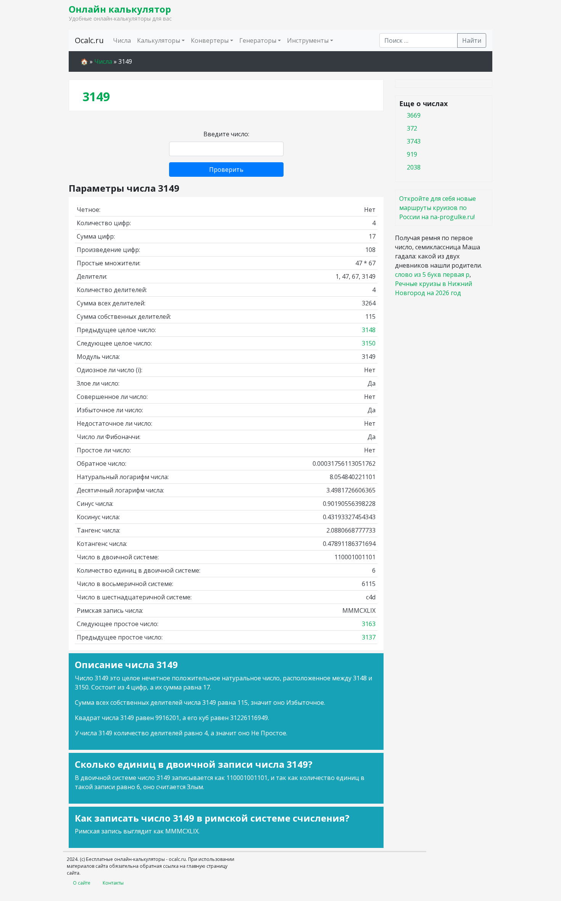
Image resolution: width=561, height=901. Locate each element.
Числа (122, 40)
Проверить (226, 169)
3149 (96, 96)
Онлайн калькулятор (120, 9)
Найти (471, 40)
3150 (369, 343)
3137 (369, 637)
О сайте (81, 883)
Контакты (113, 883)
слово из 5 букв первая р (432, 274)
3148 (369, 330)
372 (412, 128)
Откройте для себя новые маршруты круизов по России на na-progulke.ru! (437, 207)
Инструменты (308, 40)
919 (412, 154)
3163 (369, 624)
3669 (414, 115)
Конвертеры (210, 40)
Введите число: (226, 134)
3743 (414, 141)
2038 (414, 167)
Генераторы (257, 40)
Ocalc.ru (89, 40)
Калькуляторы (158, 40)
